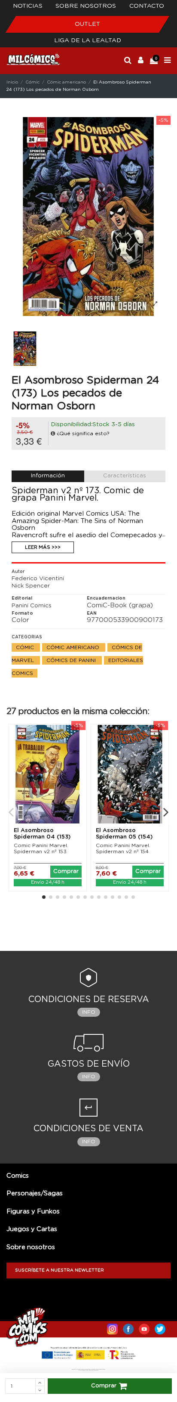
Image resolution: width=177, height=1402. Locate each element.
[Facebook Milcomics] (128, 1327)
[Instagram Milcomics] (112, 1327)
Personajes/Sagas (34, 1193)
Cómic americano (73, 647)
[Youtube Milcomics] (144, 1327)
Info (88, 1012)
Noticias (28, 6)
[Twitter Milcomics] (160, 1327)
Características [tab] (124, 476)
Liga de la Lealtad (87, 40)
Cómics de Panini (72, 660)
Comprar (103, 1386)
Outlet (87, 24)
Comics (17, 1176)
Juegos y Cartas (31, 1229)
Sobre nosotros (85, 6)
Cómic (26, 647)
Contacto (146, 6)
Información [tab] (48, 476)
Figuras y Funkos (33, 1211)
